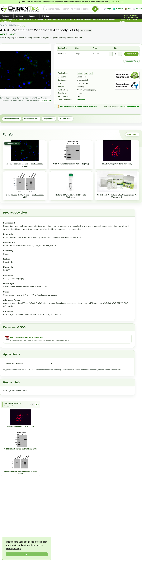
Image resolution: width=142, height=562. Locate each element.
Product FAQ (65, 119)
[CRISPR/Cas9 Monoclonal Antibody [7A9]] (71, 150)
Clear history (132, 134)
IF (91, 73)
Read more (46, 100)
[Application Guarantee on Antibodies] (127, 75)
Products (5, 16)
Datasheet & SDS (31, 119)
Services (19, 16)
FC (86, 73)
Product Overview (11, 119)
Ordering (45, 16)
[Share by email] (19, 25)
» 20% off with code (117, 2)
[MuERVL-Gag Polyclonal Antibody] (117, 150)
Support (32, 16)
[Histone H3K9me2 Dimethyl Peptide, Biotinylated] (71, 181)
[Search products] (95, 9)
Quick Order (125, 19)
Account (139, 9)
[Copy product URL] (23, 25)
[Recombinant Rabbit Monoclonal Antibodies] (127, 85)
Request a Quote (131, 61)
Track (129, 9)
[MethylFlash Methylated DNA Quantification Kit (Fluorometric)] (117, 181)
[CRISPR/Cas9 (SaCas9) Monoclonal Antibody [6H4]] (25, 181)
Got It (26, 554)
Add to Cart (131, 54)
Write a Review (7, 34)
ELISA (80, 73)
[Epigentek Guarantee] (132, 16)
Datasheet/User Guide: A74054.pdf (26, 337)
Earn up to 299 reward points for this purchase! (78, 107)
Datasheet (119, 9)
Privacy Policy (13, 548)
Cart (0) (108, 9)
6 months (81, 100)
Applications (49, 119)
